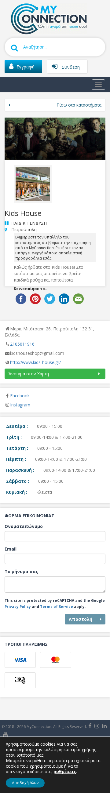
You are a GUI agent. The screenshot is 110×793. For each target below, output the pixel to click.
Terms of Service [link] (56, 606)
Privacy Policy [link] (18, 606)
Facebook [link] (20, 395)
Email (10, 549)
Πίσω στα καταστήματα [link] (79, 105)
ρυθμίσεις (64, 771)
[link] (47, 18)
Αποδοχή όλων (25, 782)
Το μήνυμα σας (21, 571)
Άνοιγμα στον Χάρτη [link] (29, 373)
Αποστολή (80, 619)
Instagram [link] (20, 405)
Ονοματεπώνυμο (24, 526)
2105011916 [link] (22, 344)
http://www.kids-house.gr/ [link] (35, 362)
